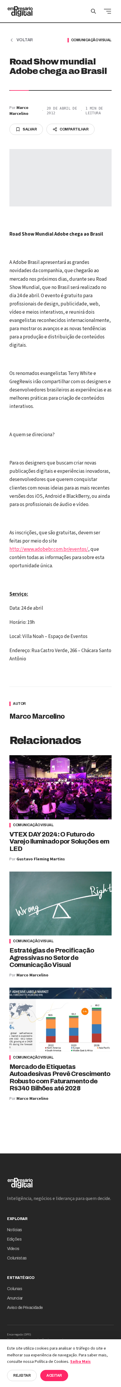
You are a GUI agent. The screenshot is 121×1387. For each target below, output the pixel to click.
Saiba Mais (80, 1362)
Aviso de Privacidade (25, 1307)
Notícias (14, 1230)
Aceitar (54, 1375)
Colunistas (16, 1258)
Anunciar (15, 1298)
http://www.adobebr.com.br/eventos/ (48, 549)
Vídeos (13, 1249)
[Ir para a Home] (20, 11)
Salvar (30, 129)
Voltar (24, 40)
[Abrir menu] (107, 11)
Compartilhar (74, 129)
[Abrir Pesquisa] (93, 11)
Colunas (14, 1289)
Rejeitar (22, 1375)
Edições (14, 1239)
